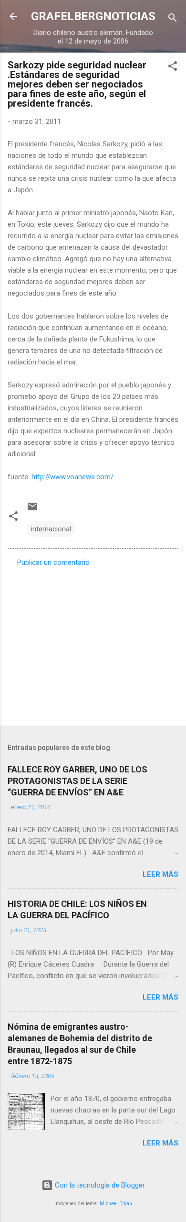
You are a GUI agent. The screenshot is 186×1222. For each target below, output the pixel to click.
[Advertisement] (93, 643)
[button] (172, 67)
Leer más (160, 874)
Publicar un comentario (53, 562)
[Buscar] (172, 19)
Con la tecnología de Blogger (99, 1185)
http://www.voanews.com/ (72, 477)
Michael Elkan (116, 1203)
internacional (51, 529)
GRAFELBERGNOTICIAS (93, 16)
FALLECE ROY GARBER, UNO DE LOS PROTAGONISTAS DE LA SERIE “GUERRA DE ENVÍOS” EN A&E (77, 780)
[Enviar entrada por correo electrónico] (32, 510)
